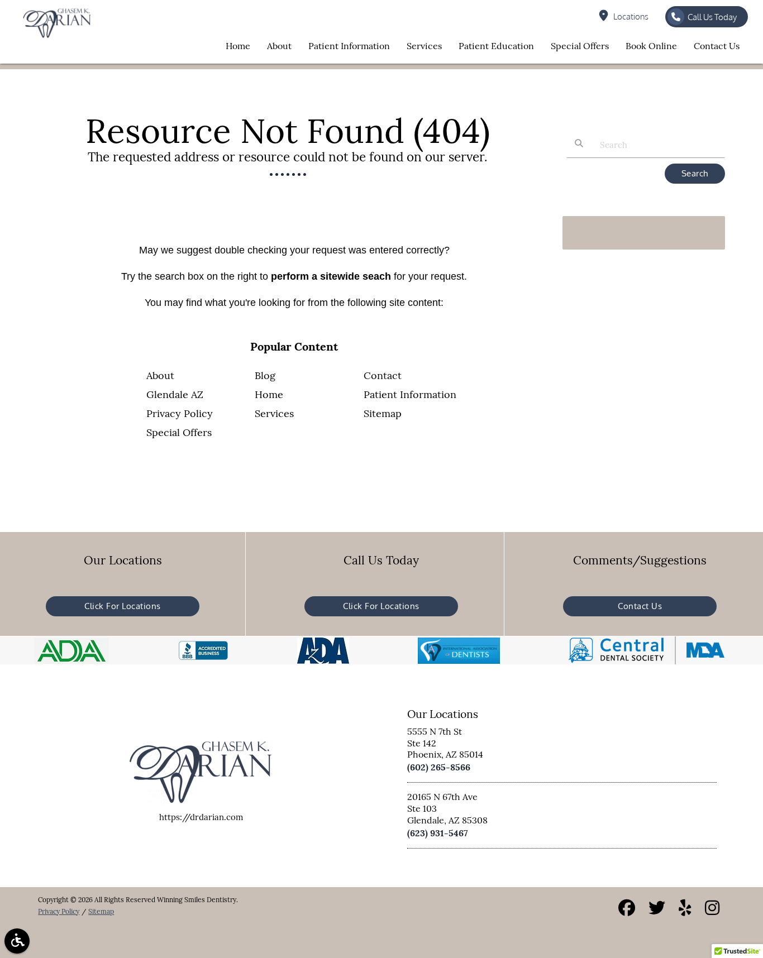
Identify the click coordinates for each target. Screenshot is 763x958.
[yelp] (685, 909)
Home (269, 394)
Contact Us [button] (717, 45)
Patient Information (410, 394)
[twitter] (657, 909)
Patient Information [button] (349, 45)
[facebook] (627, 909)
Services (274, 413)
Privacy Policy (179, 413)
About (160, 375)
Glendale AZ (174, 394)
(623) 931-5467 (437, 833)
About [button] (279, 45)
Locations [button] (630, 16)
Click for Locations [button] (122, 606)
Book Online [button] (651, 45)
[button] (17, 941)
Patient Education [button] (496, 45)
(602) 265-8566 (438, 767)
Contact (383, 375)
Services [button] (424, 45)
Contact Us (640, 606)
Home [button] (238, 45)
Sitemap (383, 413)
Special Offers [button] (580, 45)
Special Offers (179, 432)
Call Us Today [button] (712, 17)
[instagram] (712, 909)
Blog (265, 375)
